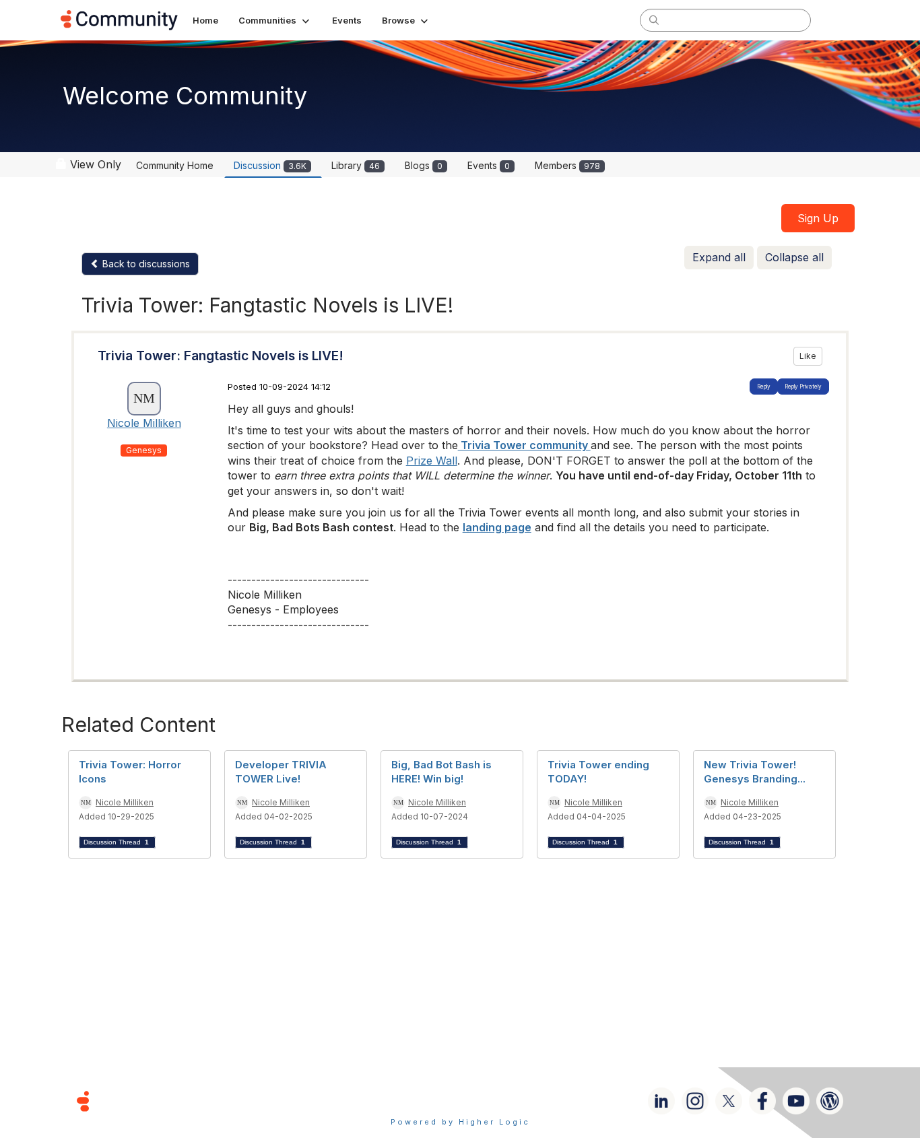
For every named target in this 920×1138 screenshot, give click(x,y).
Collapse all (794, 257)
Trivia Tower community (524, 445)
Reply (763, 386)
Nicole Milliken (144, 423)
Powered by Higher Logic (460, 1122)
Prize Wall (431, 460)
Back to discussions (145, 263)
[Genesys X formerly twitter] (728, 1100)
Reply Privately (803, 386)
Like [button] (807, 356)
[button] (275, 20)
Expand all (719, 257)
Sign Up (818, 218)
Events (488, 165)
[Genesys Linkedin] (661, 1100)
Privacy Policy (503, 1100)
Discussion (270, 165)
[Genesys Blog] (829, 1100)
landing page (497, 527)
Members (567, 165)
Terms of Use (412, 1100)
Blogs (423, 165)
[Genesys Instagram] (695, 1100)
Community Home (174, 165)
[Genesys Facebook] (762, 1100)
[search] (654, 19)
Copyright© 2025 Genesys (175, 1100)
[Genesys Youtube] (796, 1100)
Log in (841, 20)
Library (355, 165)
